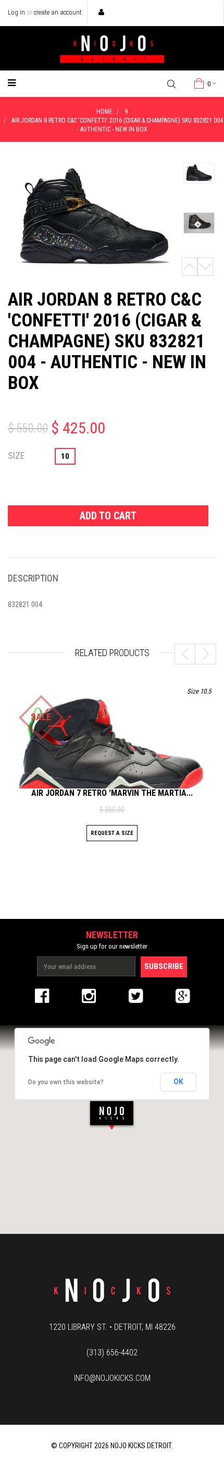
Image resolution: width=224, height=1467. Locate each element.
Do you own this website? (66, 1082)
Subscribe (163, 966)
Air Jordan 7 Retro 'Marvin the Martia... (112, 793)
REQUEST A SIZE (112, 833)
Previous (189, 267)
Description (33, 578)
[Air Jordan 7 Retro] (112, 752)
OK (178, 1081)
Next (205, 267)
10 (65, 456)
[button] (112, 1115)
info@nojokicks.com (112, 1378)
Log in (16, 12)
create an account (58, 12)
